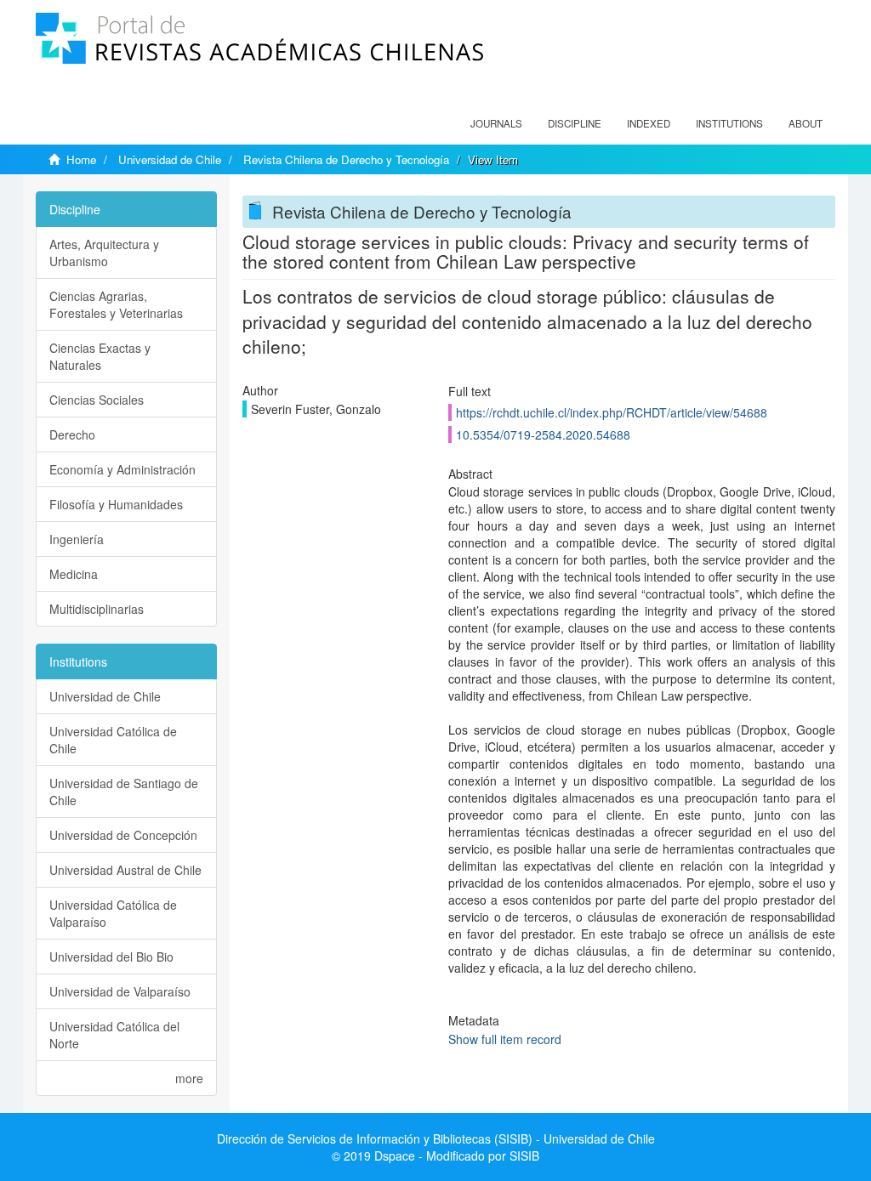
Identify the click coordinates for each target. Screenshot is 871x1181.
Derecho (72, 434)
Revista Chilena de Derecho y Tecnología (346, 159)
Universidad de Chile (169, 159)
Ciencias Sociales (96, 399)
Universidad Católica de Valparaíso (113, 913)
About (805, 123)
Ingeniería (76, 539)
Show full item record (504, 1039)
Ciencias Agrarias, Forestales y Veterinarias (116, 304)
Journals (496, 123)
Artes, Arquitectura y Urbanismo (104, 253)
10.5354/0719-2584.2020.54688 (543, 434)
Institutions (729, 123)
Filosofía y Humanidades (116, 504)
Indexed (648, 123)
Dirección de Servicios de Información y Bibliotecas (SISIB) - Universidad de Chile (436, 1138)
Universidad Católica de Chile (113, 740)
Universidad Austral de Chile (125, 869)
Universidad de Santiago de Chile (123, 792)
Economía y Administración (122, 469)
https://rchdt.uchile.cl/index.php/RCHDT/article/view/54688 (611, 412)
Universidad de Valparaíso (120, 991)
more (189, 1078)
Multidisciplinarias (96, 608)
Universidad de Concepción (123, 834)
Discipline (574, 123)
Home (81, 159)
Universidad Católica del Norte (114, 1035)
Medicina (73, 573)
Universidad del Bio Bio (111, 956)
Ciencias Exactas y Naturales (100, 356)
